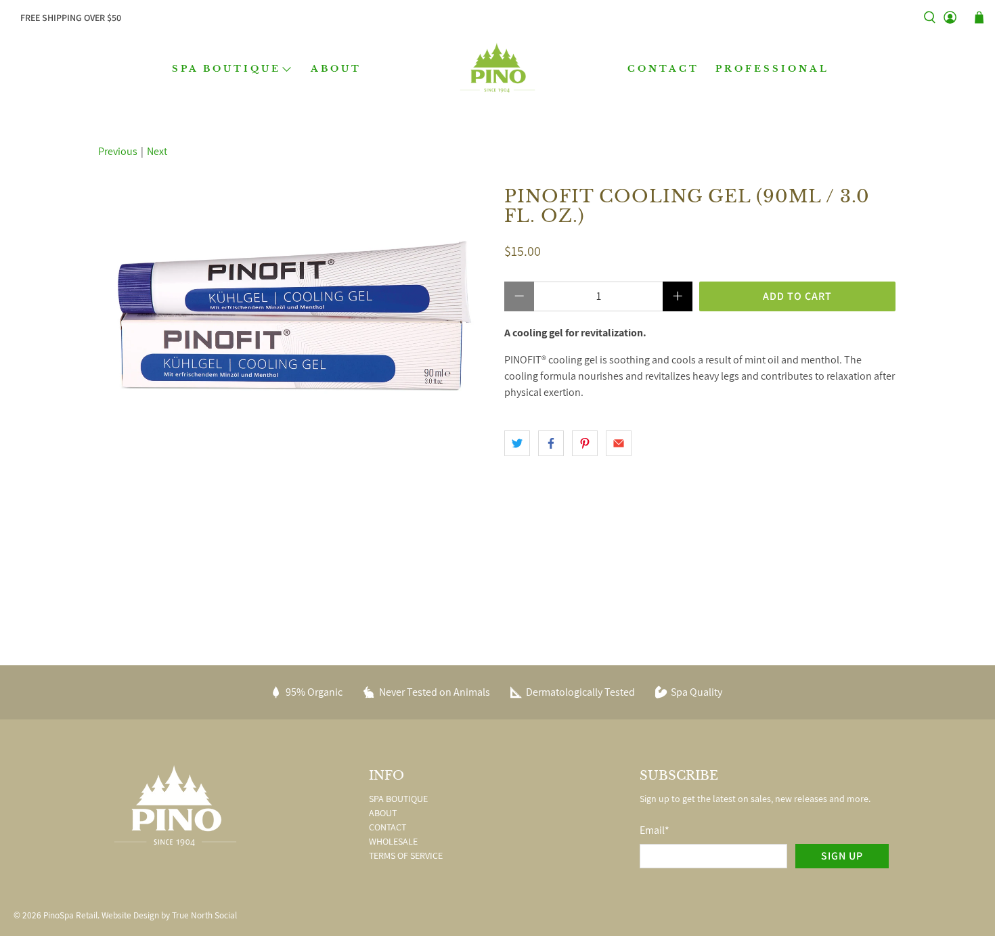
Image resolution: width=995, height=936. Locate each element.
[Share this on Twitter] (517, 443)
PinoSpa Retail (70, 915)
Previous (117, 151)
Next (157, 151)
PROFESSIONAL (772, 68)
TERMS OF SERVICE (406, 855)
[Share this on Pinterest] (585, 443)
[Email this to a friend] (619, 443)
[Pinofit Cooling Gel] (294, 316)
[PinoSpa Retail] (497, 69)
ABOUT (336, 68)
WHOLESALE (393, 841)
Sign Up (842, 856)
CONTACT (663, 68)
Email (654, 830)
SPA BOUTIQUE (226, 68)
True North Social (204, 915)
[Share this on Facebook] (551, 443)
